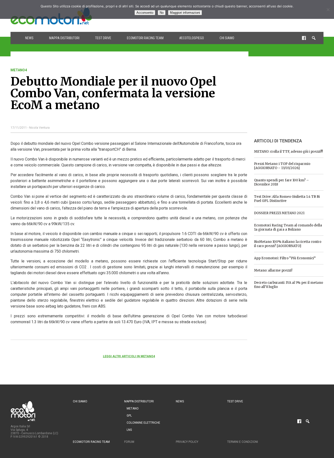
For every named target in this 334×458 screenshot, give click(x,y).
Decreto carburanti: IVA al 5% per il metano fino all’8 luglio (288, 285)
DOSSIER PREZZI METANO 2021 (279, 213)
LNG (129, 430)
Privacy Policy (187, 442)
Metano (133, 408)
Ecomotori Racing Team (145, 38)
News (29, 38)
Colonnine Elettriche (143, 422)
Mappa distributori (64, 38)
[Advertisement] (290, 98)
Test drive (103, 38)
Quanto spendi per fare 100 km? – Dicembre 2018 (281, 182)
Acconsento (144, 12)
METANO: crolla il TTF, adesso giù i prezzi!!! (288, 151)
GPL (129, 415)
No (162, 12)
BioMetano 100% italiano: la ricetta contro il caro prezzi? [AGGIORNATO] (287, 244)
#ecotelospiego (191, 38)
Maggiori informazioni (185, 12)
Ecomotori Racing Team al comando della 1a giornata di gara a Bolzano (288, 227)
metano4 (19, 70)
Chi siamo (227, 38)
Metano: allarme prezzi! (273, 270)
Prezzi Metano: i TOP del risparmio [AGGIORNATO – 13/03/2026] (282, 166)
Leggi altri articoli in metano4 (129, 356)
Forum (129, 442)
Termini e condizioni (242, 442)
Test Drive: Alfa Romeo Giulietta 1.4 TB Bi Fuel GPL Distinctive (287, 199)
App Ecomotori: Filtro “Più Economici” (285, 258)
